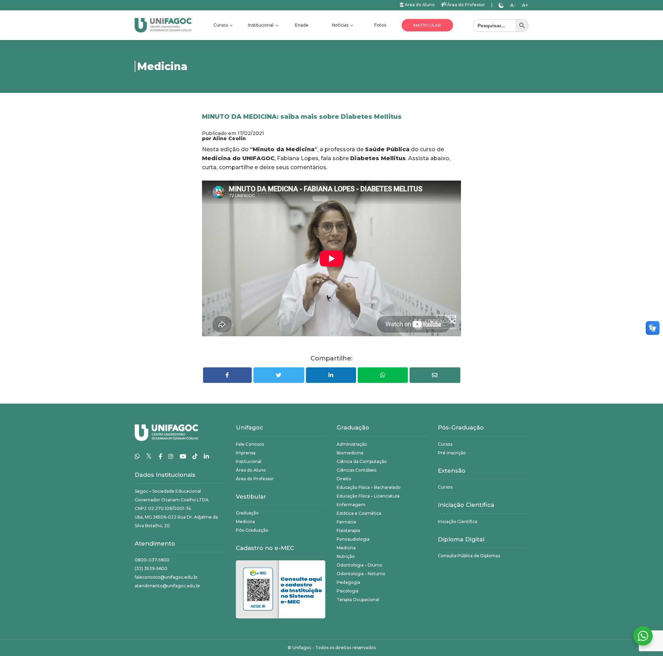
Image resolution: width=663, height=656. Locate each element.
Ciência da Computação (362, 461)
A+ (525, 5)
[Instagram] (170, 456)
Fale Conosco (250, 444)
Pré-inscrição (452, 452)
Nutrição (346, 556)
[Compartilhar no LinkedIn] (331, 375)
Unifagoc (301, 647)
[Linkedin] (206, 456)
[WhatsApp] (137, 456)
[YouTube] (183, 456)
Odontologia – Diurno (359, 565)
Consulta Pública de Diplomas (469, 555)
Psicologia (347, 591)
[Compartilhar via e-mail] (435, 375)
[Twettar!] (278, 375)
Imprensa (246, 452)
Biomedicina (350, 452)
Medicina (245, 521)
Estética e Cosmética (359, 513)
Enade (301, 25)
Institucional (261, 25)
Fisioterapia (348, 530)
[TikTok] (195, 456)
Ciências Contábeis (356, 470)
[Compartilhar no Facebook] (227, 375)
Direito (344, 478)
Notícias (340, 25)
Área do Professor (465, 4)
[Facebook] (160, 456)
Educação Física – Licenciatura (368, 496)
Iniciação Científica (457, 521)
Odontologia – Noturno (361, 573)
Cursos (221, 25)
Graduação (247, 512)
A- (513, 5)
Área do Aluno (419, 4)
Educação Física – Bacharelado (369, 487)
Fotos (380, 25)
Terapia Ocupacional (358, 599)
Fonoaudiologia (353, 539)
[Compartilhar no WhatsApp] (383, 375)
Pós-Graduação (252, 530)
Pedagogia (348, 582)
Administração (352, 444)
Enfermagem (351, 504)
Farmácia (346, 521)
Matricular (427, 25)
